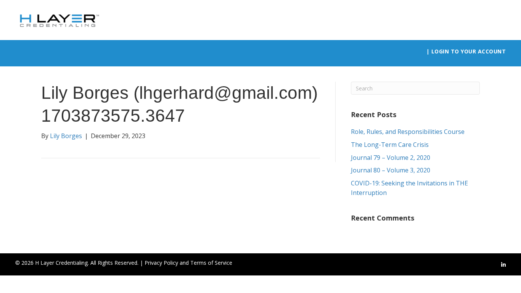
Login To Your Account (468, 51)
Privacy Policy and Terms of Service (188, 262)
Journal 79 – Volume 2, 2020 (390, 157)
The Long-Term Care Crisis (390, 144)
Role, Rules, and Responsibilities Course (408, 131)
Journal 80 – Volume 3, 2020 (390, 170)
